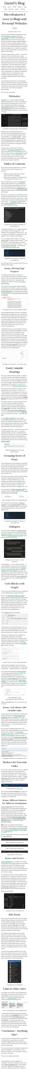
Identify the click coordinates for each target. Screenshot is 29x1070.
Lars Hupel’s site (14, 504)
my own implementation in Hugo (12, 105)
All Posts (22, 9)
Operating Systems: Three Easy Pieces (13, 568)
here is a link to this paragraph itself (16, 410)
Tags (25, 7)
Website (14, 28)
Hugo (20, 181)
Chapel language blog (17, 489)
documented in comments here (17, 828)
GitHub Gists (21, 671)
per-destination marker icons (8, 886)
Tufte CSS (17, 153)
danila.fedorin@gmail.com (11, 1064)
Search (17, 9)
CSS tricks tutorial (10, 344)
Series (5, 9)
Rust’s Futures (9, 203)
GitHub (14, 7)
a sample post (11, 997)
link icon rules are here (11, 830)
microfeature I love (18, 1016)
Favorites (11, 9)
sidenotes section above (19, 386)
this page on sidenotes (14, 149)
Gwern (3, 100)
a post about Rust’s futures (14, 535)
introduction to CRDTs (9, 245)
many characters (20, 576)
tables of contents (10, 418)
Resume (20, 7)
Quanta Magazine (5, 291)
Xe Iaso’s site (21, 530)
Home (4, 7)
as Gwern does (15, 136)
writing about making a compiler (15, 595)
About (9, 7)
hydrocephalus (5, 108)
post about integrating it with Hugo (12, 732)
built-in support (12, 678)
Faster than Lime (15, 201)
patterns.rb (8, 612)
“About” (5, 836)
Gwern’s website (5, 806)
